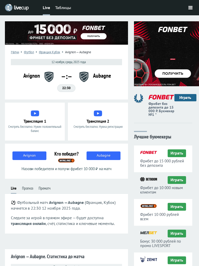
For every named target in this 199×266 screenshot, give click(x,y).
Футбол (29, 52)
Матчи (15, 52)
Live (46, 7)
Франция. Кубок (49, 52)
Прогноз (27, 188)
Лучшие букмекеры (152, 136)
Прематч (45, 188)
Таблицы (63, 7)
